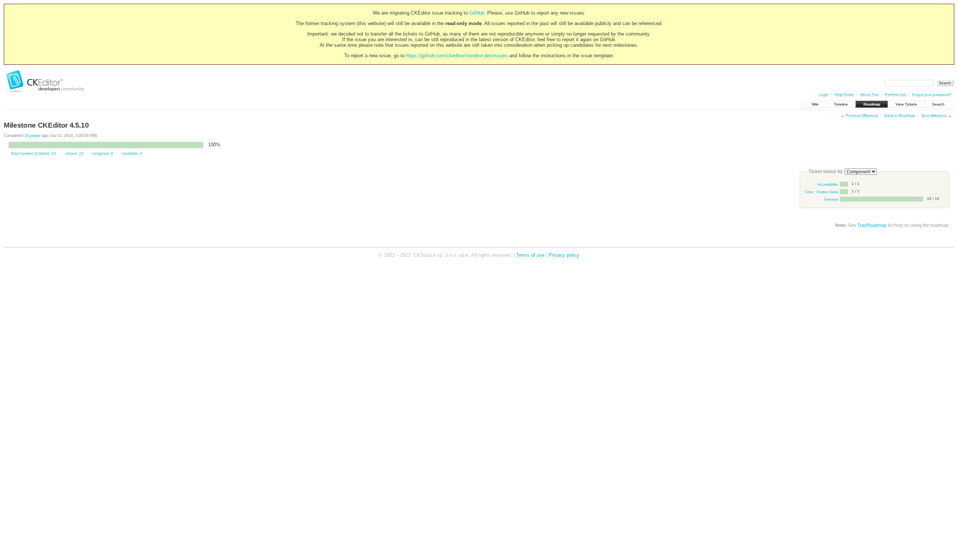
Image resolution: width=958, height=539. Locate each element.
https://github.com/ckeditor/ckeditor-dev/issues (457, 55)
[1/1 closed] (844, 184)
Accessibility (827, 184)
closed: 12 (74, 153)
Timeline (841, 104)
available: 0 (132, 153)
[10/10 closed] (881, 199)
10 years (32, 135)
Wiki (815, 104)
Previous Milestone (862, 115)
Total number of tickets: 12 (33, 153)
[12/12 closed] (106, 145)
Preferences (895, 94)
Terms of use (530, 255)
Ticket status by (826, 171)
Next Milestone (934, 115)
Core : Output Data (821, 192)
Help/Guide (844, 94)
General (831, 199)
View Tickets (906, 104)
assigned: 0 (103, 153)
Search (938, 104)
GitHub (476, 13)
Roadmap (871, 104)
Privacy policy (564, 255)
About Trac (869, 94)
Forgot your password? (932, 94)
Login (824, 94)
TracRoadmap (872, 225)
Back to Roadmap (899, 115)
